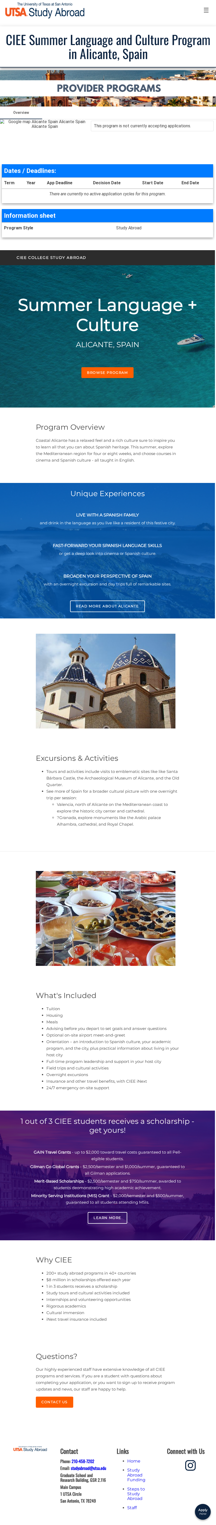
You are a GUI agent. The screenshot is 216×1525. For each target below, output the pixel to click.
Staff (132, 1507)
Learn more (107, 1218)
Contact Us (54, 1402)
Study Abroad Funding (136, 1475)
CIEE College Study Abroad (51, 257)
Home (133, 1461)
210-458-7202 (83, 1461)
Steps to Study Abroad (136, 1494)
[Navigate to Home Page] (44, 10)
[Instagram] (190, 1464)
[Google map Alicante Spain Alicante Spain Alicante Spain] (45, 141)
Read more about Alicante (107, 606)
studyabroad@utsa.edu (88, 1468)
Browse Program (107, 372)
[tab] (21, 112)
